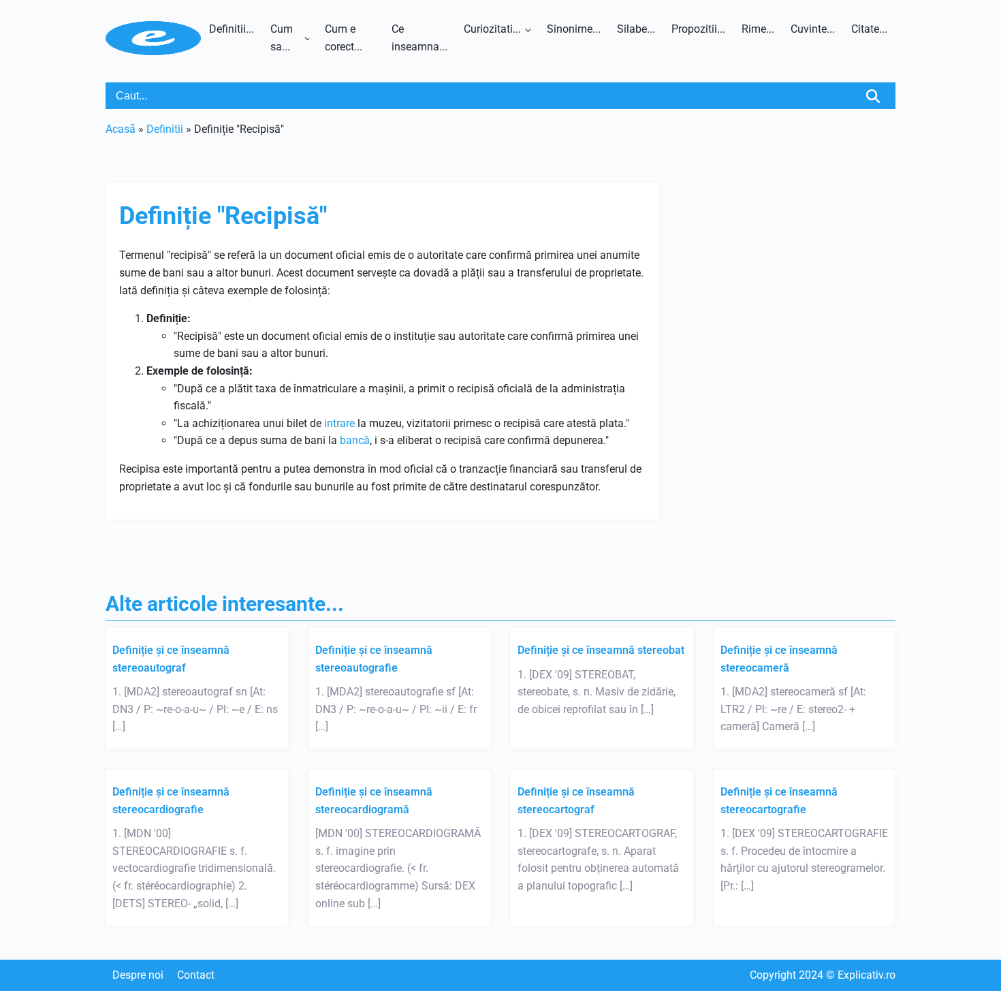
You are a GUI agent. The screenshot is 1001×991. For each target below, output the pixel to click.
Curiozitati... (492, 28)
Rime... (758, 28)
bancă (355, 440)
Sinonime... (574, 28)
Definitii (164, 129)
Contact (195, 975)
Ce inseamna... (419, 37)
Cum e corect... (343, 37)
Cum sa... (281, 37)
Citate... (869, 28)
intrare (339, 423)
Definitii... (231, 28)
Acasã (121, 129)
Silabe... (636, 28)
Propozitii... (698, 28)
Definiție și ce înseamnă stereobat (601, 650)
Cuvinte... (813, 28)
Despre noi (137, 975)
